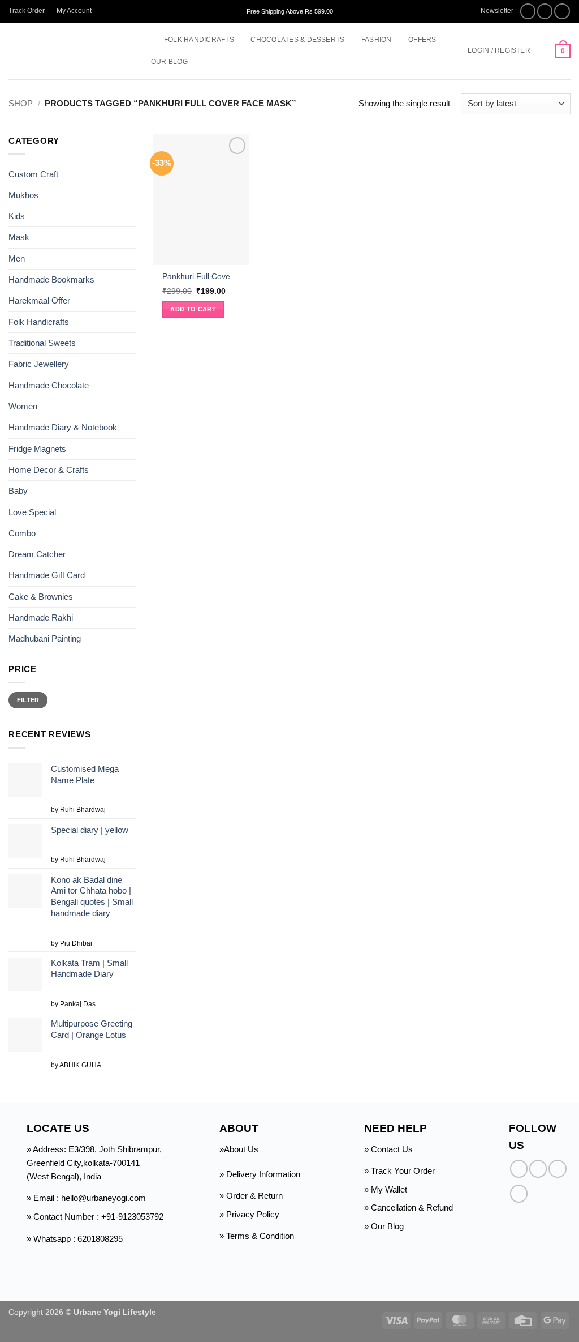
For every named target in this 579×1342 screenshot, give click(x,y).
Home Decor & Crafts (48, 470)
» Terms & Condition (256, 1236)
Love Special (32, 511)
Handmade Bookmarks (51, 279)
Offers (422, 40)
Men (16, 258)
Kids (16, 216)
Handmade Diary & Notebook (62, 427)
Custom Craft (33, 173)
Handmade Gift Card (46, 575)
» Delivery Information (259, 1174)
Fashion (376, 40)
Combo (22, 533)
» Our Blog (384, 1226)
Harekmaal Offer (39, 300)
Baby (18, 490)
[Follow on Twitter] (562, 11)
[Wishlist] (542, 51)
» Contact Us (388, 1149)
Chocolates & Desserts (297, 40)
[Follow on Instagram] (545, 11)
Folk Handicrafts (199, 40)
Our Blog (169, 62)
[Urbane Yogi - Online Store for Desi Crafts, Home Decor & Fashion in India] (69, 51)
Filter (28, 699)
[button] (491, 11)
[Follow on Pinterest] (519, 1193)
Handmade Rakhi (40, 617)
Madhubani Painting (44, 638)
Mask (18, 237)
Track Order (26, 11)
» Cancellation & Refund (408, 1207)
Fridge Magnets (37, 449)
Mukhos (23, 195)
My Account (74, 11)
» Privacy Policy (249, 1214)
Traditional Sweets (42, 343)
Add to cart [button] (193, 309)
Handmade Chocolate (48, 385)
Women (22, 406)
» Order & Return (251, 1195)
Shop (20, 103)
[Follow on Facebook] (528, 11)
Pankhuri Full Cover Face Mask (201, 276)
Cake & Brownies (40, 596)
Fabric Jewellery (38, 364)
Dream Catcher (37, 554)
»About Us (238, 1149)
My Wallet (389, 1189)
